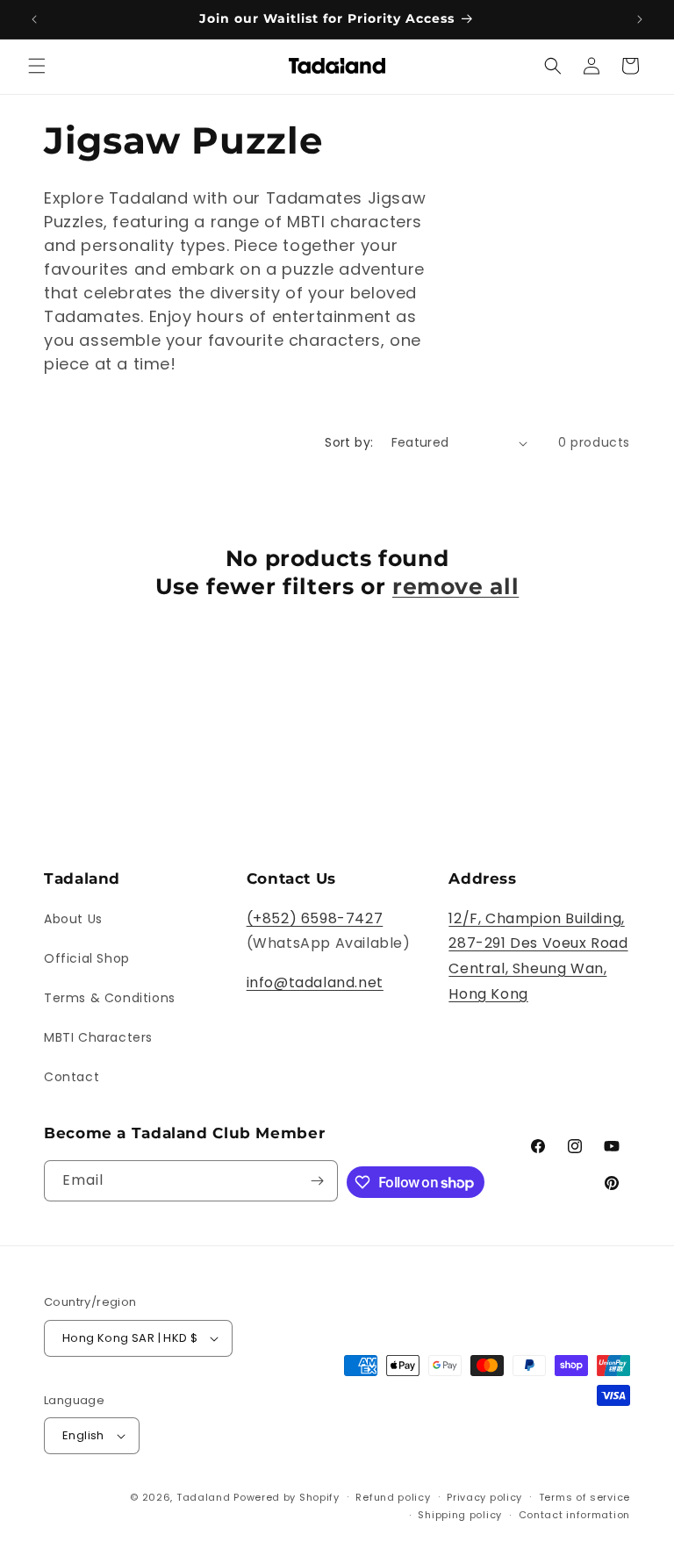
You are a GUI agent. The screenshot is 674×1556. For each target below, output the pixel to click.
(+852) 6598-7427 (315, 918)
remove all (455, 586)
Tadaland (203, 1497)
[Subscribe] (317, 1180)
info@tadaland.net (315, 982)
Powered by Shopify (286, 1497)
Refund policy (392, 1497)
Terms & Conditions (110, 998)
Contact (71, 1077)
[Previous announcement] (34, 19)
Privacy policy (484, 1497)
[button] (37, 66)
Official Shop (87, 958)
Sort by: (349, 442)
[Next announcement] (639, 19)
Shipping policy (460, 1515)
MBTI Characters (98, 1037)
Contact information (574, 1515)
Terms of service (584, 1497)
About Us (73, 919)
